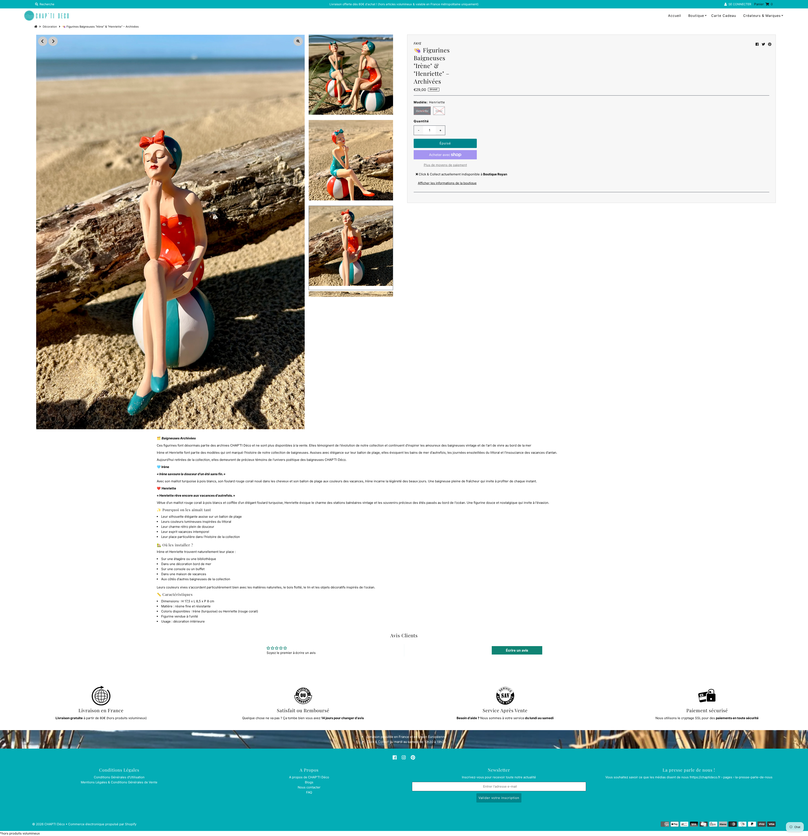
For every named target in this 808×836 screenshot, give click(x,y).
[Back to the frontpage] (36, 26)
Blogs (309, 782)
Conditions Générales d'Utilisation (119, 777)
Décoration (50, 26)
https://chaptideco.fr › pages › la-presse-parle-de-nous (731, 777)
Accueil (674, 15)
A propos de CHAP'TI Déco (309, 777)
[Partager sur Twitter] (763, 44)
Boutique (696, 15)
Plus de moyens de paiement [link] (445, 165)
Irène (439, 111)
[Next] (53, 41)
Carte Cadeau (723, 15)
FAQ (309, 792)
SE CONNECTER (739, 4)
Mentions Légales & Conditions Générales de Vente (119, 782)
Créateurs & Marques (762, 15)
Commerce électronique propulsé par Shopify (102, 824)
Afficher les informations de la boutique (447, 183)
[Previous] (42, 41)
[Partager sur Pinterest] (769, 44)
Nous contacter (309, 787)
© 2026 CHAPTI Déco (48, 824)
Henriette (422, 111)
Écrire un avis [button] (517, 650)
